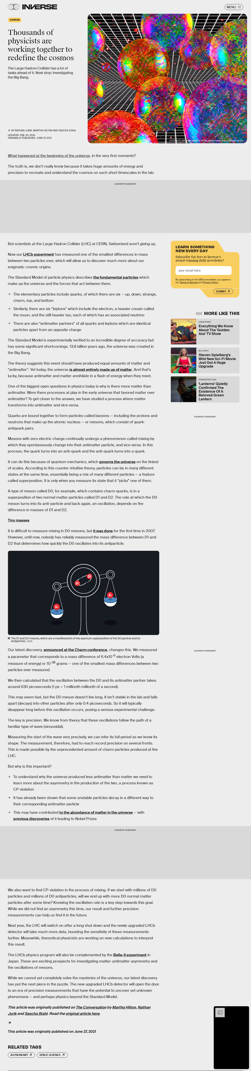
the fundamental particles (115, 277)
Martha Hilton (124, 1007)
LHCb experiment (38, 254)
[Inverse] (40, 6)
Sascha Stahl (36, 1013)
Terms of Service (189, 282)
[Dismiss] (245, 1009)
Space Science (50, 1055)
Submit (221, 291)
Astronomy (19, 1055)
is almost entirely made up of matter (100, 369)
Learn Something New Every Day (195, 248)
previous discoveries (31, 818)
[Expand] (218, 1009)
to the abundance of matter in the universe (96, 812)
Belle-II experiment (129, 954)
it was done (103, 530)
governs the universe (117, 461)
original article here (82, 1013)
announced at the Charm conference (75, 649)
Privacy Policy (210, 282)
